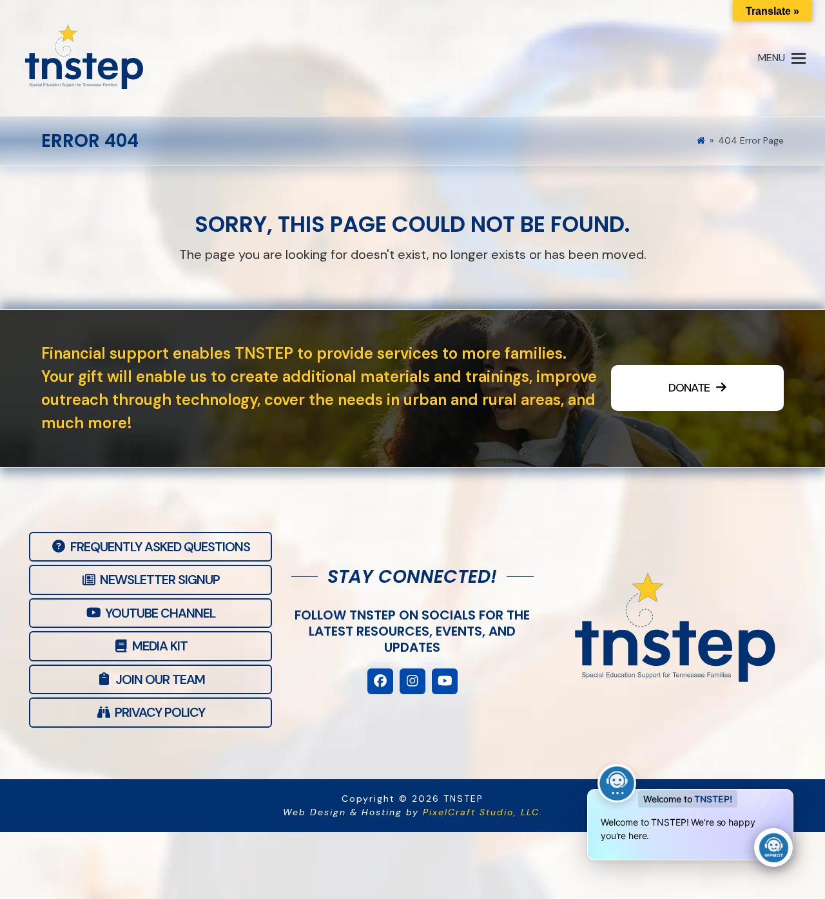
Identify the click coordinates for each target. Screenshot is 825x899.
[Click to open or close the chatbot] (773, 847)
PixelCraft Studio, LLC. (483, 812)
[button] (782, 58)
